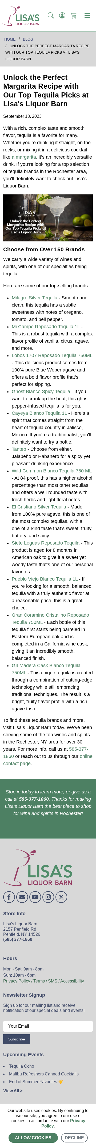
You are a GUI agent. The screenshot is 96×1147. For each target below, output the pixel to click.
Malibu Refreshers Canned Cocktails (44, 1074)
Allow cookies (33, 1138)
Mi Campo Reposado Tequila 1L (46, 326)
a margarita (24, 157)
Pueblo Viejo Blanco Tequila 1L (45, 579)
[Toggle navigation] (87, 15)
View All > (12, 1091)
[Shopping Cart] (73, 15)
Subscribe (16, 1039)
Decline (74, 1138)
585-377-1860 (34, 799)
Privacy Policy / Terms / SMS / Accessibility (43, 981)
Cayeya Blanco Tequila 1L (39, 413)
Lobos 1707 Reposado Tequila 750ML (52, 355)
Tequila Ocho (21, 1066)
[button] (50, 15)
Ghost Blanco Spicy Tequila (41, 391)
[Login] (62, 15)
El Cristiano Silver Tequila (39, 507)
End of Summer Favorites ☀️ (36, 1081)
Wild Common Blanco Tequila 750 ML (51, 470)
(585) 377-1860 (17, 939)
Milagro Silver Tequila (34, 297)
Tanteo (19, 449)
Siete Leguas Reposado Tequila (45, 543)
